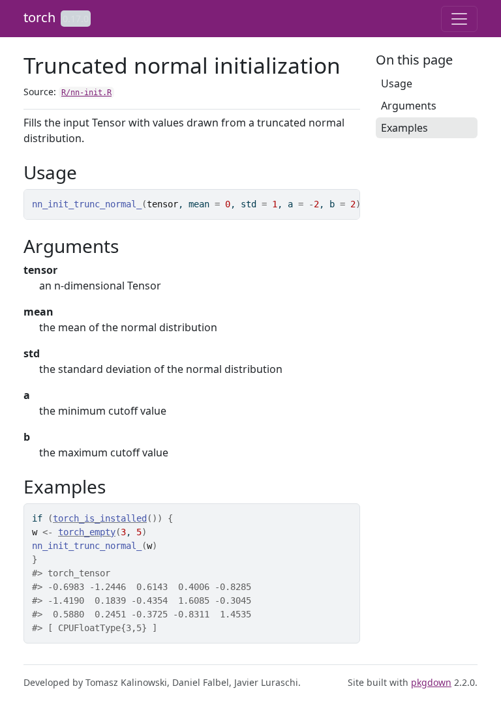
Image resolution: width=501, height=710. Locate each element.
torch (39, 17)
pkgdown (431, 682)
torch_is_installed (100, 518)
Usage (396, 83)
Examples (404, 128)
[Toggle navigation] (459, 19)
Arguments (408, 105)
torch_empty (86, 532)
